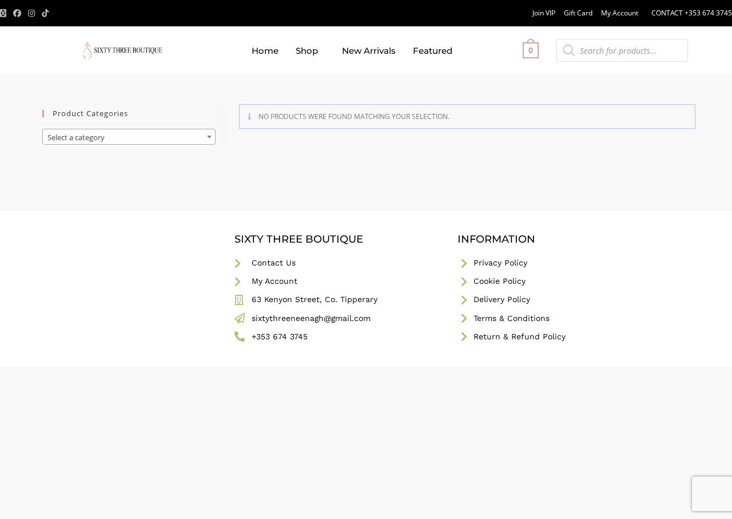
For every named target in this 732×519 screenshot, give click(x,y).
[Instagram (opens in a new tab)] (31, 13)
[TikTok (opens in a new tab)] (45, 13)
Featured (432, 50)
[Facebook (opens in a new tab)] (17, 13)
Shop (307, 50)
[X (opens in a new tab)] (5, 13)
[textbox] (129, 137)
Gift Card (578, 13)
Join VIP (543, 13)
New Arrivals (369, 50)
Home (265, 50)
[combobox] (129, 137)
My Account (619, 13)
